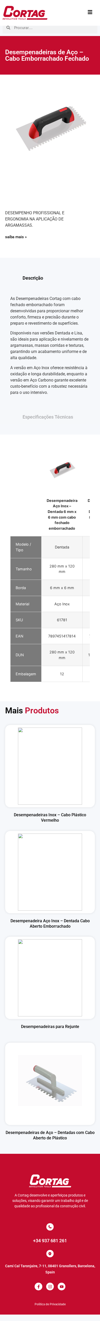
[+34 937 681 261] (50, 1227)
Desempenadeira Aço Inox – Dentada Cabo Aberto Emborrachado (50, 923)
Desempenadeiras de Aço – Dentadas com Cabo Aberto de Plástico (50, 1135)
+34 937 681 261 (50, 1240)
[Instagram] (50, 1286)
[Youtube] (61, 1286)
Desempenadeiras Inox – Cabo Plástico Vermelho (50, 817)
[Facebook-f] (38, 1286)
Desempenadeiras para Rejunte (50, 1026)
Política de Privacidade (50, 1304)
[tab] (50, 278)
